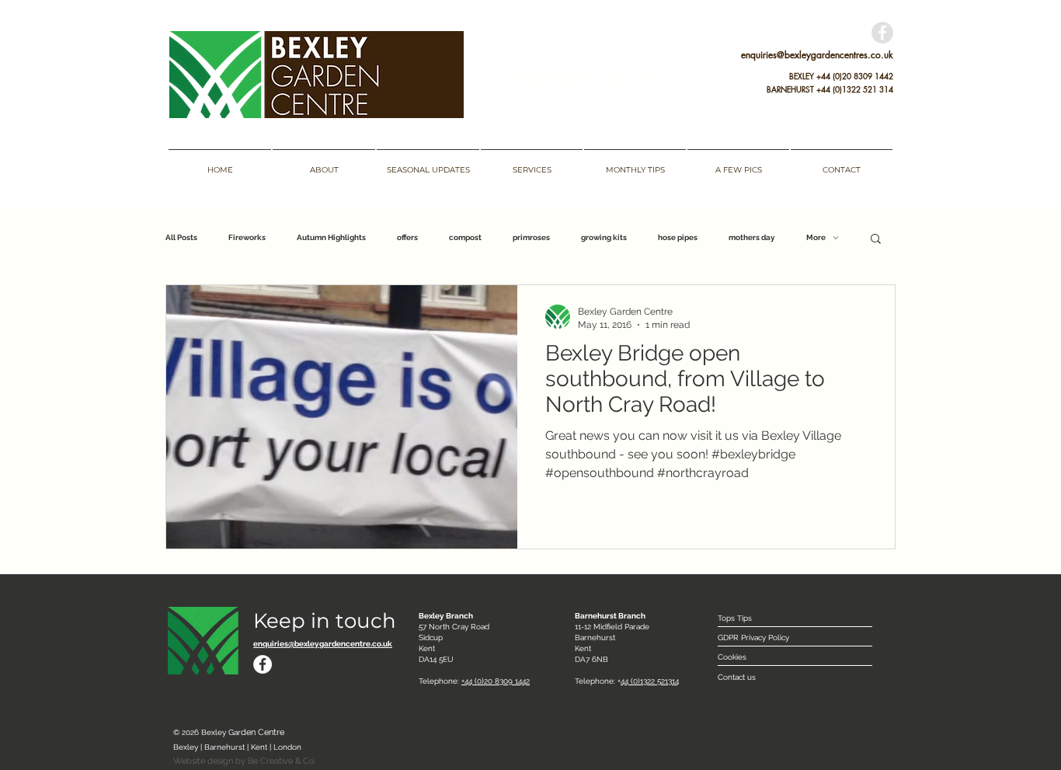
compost (465, 237)
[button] (875, 240)
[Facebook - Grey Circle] (882, 33)
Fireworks (247, 237)
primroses (531, 237)
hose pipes (677, 237)
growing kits (604, 237)
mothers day (752, 237)
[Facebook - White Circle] (262, 664)
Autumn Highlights (331, 237)
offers (407, 237)
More (816, 237)
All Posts (181, 237)
